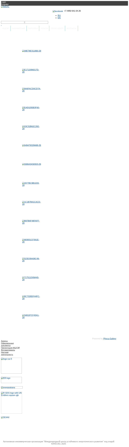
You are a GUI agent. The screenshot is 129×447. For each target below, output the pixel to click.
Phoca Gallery (109, 339)
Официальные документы (7, 344)
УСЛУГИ (44, 28)
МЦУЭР (6, 28)
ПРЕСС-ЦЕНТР (57, 28)
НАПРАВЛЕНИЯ (18, 28)
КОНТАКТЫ (71, 28)
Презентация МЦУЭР (10, 348)
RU (59, 15)
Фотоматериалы (8, 350)
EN (59, 18)
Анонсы (4, 341)
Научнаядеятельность (7, 353)
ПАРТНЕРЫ (33, 28)
